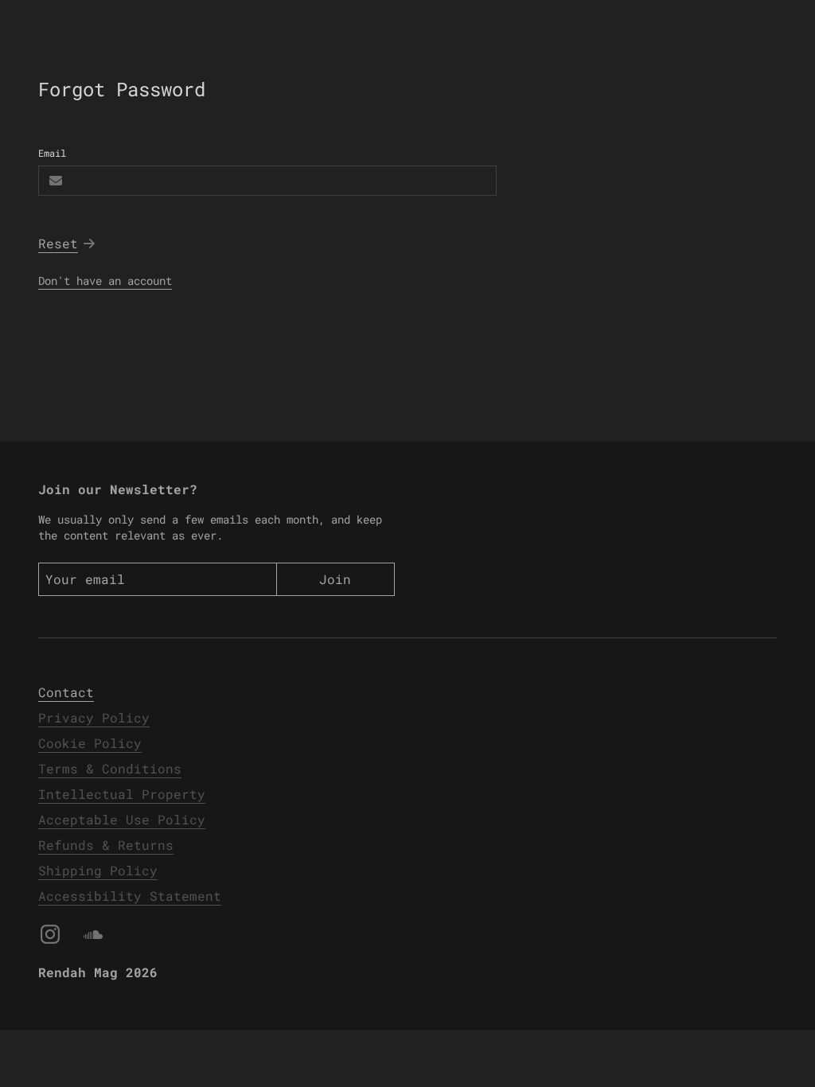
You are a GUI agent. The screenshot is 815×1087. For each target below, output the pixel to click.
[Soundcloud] (93, 934)
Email (52, 152)
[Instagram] (50, 934)
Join (335, 579)
